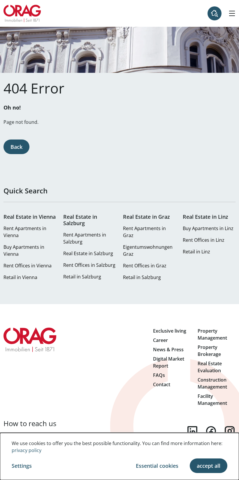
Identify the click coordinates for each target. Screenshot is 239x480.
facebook (211, 431)
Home (22, 13)
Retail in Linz (196, 251)
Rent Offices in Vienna (27, 265)
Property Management (212, 334)
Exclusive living (169, 331)
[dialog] (119, 456)
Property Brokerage (209, 350)
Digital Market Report (168, 362)
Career (160, 340)
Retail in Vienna (20, 277)
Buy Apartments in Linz (208, 228)
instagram (230, 431)
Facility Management (212, 399)
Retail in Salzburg (82, 276)
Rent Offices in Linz (203, 240)
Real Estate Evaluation (210, 367)
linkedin (192, 431)
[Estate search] (215, 13)
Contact (161, 384)
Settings (22, 465)
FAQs (159, 375)
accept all (208, 465)
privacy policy (26, 450)
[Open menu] (232, 13)
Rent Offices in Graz (144, 265)
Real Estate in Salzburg (88, 253)
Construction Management (212, 383)
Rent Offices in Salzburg (89, 265)
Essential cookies (157, 465)
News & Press (168, 349)
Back (16, 146)
